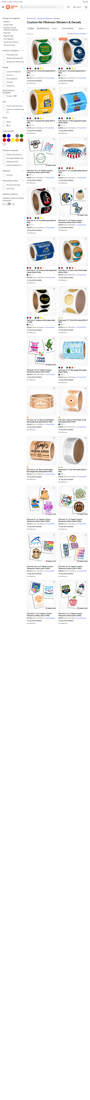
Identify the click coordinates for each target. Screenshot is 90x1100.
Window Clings (9, 45)
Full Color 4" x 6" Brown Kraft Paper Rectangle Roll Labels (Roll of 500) (40, 471)
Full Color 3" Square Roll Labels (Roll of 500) (41, 122)
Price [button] (54, 28)
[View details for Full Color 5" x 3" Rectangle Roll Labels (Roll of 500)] (73, 102)
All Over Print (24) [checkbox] (13, 185)
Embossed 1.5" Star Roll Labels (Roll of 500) (72, 471)
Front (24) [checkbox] (10, 188)
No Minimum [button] (42, 28)
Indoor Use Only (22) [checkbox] (14, 106)
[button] (54, 39)
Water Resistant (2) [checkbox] (13, 165)
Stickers (7, 22)
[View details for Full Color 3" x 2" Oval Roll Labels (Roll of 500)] (42, 201)
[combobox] (41, 7)
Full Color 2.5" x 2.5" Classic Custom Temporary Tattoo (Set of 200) (40, 567)
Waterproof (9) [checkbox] (12, 162)
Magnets (7, 33)
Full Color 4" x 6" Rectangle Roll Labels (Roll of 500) (72, 371)
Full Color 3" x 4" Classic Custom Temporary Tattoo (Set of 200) (39, 520)
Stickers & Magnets (44, 18)
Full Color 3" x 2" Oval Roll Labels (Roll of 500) (41, 221)
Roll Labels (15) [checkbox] (12, 55)
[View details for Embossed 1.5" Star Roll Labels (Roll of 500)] (73, 451)
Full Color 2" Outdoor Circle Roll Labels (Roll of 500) (72, 271)
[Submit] (22, 7)
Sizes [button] (81, 28)
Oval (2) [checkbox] (9, 82)
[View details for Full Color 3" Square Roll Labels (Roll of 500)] (42, 102)
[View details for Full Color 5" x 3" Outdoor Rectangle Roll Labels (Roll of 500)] (42, 251)
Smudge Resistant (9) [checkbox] (14, 158)
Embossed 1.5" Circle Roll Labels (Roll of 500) (73, 321)
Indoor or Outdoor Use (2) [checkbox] (15, 110)
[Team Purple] (38, 68)
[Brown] (28, 417)
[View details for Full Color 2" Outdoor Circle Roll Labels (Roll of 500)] (73, 251)
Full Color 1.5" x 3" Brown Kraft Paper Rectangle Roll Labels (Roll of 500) (40, 421)
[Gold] (59, 318)
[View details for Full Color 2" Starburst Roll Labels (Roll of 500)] (42, 301)
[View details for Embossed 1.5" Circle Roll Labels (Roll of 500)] (73, 301)
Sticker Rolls (8, 25)
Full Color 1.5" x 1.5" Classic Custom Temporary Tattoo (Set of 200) (40, 172)
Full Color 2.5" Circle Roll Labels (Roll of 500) (41, 72)
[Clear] (28, 168)
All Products (31, 18)
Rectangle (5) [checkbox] (11, 79)
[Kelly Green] (35, 68)
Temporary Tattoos (11, 42)
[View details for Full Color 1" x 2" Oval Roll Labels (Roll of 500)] (73, 151)
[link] (12, 7)
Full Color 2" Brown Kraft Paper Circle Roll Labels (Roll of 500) (72, 421)
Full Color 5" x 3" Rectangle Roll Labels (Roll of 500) (72, 122)
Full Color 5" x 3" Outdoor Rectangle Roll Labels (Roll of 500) (42, 271)
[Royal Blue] (28, 68)
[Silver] (62, 318)
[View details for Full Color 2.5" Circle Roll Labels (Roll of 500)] (42, 52)
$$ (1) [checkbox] (8, 125)
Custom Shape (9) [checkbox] (13, 72)
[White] (33, 68)
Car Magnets (9, 39)
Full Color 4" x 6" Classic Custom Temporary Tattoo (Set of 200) (70, 567)
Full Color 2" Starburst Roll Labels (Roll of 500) (41, 321)
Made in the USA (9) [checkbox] (14, 155)
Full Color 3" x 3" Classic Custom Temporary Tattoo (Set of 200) (70, 520)
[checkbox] (15, 96)
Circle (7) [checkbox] (9, 75)
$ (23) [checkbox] (8, 122)
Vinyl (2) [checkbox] (9, 175)
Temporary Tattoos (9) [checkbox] (15, 62)
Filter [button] (32, 28)
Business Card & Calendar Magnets (11, 29)
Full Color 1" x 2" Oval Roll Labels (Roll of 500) (72, 172)
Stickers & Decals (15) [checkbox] (14, 58)
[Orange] (72, 168)
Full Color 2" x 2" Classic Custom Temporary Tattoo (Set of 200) (70, 221)
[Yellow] (41, 68)
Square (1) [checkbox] (10, 86)
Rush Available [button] (67, 28)
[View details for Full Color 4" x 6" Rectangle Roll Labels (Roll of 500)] (73, 351)
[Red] (30, 68)
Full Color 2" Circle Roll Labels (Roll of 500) (72, 72)
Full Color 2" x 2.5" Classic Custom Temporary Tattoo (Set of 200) (39, 615)
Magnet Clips (9, 36)
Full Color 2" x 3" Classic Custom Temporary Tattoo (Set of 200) (70, 615)
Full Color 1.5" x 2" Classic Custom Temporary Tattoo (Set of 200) (39, 371)
